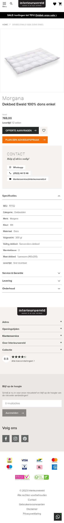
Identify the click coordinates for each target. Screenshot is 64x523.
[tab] (32, 196)
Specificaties (9, 196)
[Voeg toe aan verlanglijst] (43, 130)
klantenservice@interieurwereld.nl (29, 179)
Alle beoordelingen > (23, 361)
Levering (7, 281)
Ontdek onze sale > (46, 15)
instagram (15, 438)
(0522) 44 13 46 (20, 173)
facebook (5, 438)
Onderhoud (8, 288)
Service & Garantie (12, 273)
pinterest (24, 438)
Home (5, 24)
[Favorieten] (54, 3)
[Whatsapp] (58, 517)
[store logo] (32, 4)
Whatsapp (18, 167)
